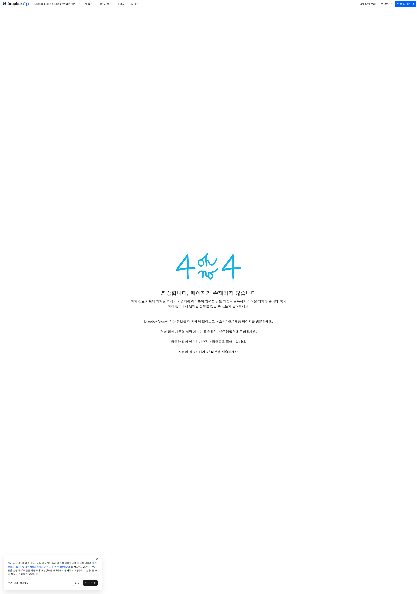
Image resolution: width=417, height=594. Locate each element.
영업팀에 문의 (367, 4)
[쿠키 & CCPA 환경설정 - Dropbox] (53, 572)
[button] (57, 4)
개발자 (121, 4)
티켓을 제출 (219, 352)
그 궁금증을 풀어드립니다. (227, 341)
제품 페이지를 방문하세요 (253, 321)
